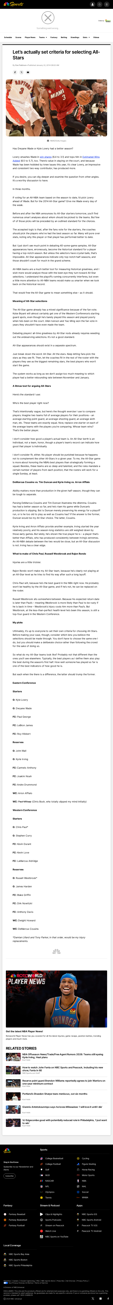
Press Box (61, 1281)
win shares (45, 156)
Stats (85, 37)
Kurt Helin (26, 1060)
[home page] (14, 4)
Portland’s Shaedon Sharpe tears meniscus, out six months (54, 1093)
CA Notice (29, 1283)
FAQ (37, 1281)
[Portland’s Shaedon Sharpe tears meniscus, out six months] (13, 1096)
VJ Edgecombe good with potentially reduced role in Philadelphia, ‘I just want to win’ (64, 1122)
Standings (75, 37)
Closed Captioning (27, 1281)
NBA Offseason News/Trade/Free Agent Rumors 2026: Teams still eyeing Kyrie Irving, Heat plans (62, 1056)
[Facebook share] (15, 72)
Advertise (7, 1281)
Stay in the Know (11, 1162)
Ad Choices (70, 1281)
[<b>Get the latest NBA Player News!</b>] (56, 999)
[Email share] (28, 72)
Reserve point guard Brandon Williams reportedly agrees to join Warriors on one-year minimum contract (63, 1082)
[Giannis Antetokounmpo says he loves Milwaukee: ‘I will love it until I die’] (13, 1109)
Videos (96, 37)
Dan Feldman (20, 65)
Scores (18, 37)
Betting (64, 37)
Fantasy (53, 37)
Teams (42, 37)
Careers (16, 1281)
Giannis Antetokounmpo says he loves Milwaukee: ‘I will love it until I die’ (62, 1106)
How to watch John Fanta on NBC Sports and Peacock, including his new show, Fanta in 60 (62, 1069)
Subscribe (9, 1176)
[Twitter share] (21, 72)
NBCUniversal (19, 1287)
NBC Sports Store (48, 1281)
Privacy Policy (82, 1281)
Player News (30, 37)
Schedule (8, 37)
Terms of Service (41, 1283)
